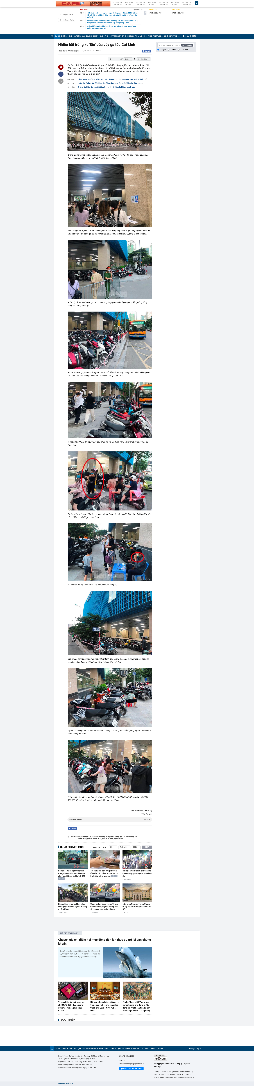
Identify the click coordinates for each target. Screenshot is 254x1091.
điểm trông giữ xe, (85, 839)
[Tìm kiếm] (187, 45)
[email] (61, 81)
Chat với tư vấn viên (132, 1069)
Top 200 (199, 1049)
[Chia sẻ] (61, 74)
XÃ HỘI (57, 36)
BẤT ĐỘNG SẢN (79, 36)
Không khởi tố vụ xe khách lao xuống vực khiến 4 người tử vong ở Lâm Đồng (72, 906)
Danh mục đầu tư (68, 20)
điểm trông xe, (131, 837)
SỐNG (166, 36)
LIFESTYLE (173, 36)
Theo (109, 819)
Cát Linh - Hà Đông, (98, 837)
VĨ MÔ (140, 36)
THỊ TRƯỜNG (157, 36)
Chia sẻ (147, 51)
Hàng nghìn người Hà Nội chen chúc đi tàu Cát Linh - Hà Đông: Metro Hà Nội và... (111, 79)
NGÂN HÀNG (103, 36)
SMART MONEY (115, 36)
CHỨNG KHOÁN (66, 36)
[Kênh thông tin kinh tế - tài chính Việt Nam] (83, 3)
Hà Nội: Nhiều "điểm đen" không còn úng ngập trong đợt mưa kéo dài (137, 873)
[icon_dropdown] (196, 3)
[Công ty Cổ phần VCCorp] (175, 1058)
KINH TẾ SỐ (148, 36)
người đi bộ (118, 839)
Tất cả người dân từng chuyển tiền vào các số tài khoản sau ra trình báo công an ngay (104, 873)
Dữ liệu (186, 36)
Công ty (163, 50)
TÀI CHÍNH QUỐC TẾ (129, 36)
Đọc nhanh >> (137, 10)
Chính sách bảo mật (65, 1084)
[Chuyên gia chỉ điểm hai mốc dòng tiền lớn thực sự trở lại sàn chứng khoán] (127, 962)
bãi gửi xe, (110, 837)
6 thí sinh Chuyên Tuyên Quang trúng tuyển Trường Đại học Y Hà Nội (137, 906)
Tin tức (173, 50)
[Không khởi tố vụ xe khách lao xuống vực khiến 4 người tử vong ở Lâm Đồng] (73, 892)
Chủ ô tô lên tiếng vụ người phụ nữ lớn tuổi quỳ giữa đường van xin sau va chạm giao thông (104, 906)
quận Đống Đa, (84, 837)
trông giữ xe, (120, 837)
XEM (147, 847)
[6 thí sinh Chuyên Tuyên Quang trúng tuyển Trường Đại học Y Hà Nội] (137, 892)
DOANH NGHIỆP (92, 36)
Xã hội (98, 51)
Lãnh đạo (184, 50)
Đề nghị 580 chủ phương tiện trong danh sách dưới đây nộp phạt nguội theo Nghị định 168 (71, 873)
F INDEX (193, 36)
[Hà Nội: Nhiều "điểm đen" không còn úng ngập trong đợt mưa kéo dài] (137, 859)
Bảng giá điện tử (68, 14)
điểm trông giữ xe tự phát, (103, 839)
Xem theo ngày (100, 847)
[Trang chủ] (52, 36)
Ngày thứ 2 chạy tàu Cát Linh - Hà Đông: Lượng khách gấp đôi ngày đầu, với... (110, 83)
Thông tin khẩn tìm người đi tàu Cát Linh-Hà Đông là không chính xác (106, 87)
